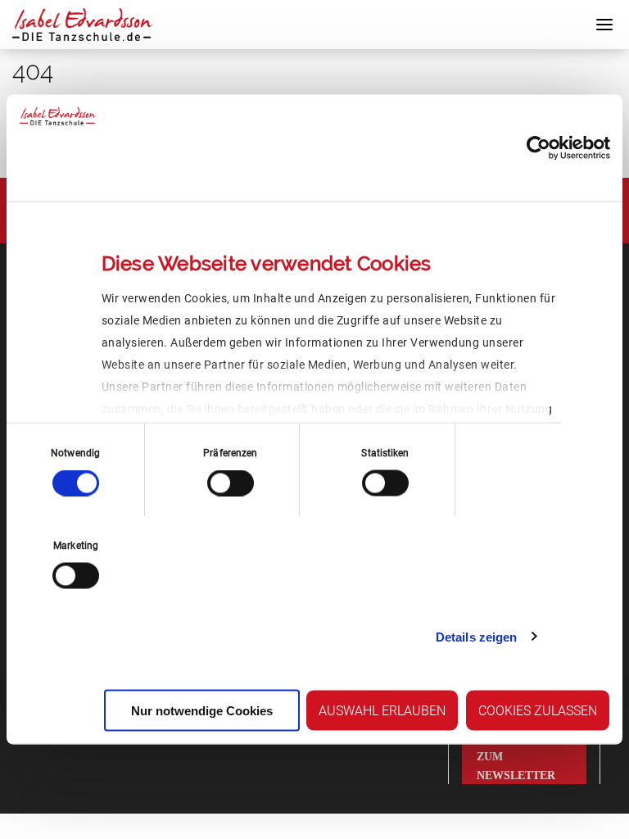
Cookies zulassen (537, 711)
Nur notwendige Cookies (202, 711)
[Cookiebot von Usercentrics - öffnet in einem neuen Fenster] (538, 148)
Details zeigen (476, 636)
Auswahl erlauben (382, 711)
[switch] (230, 483)
